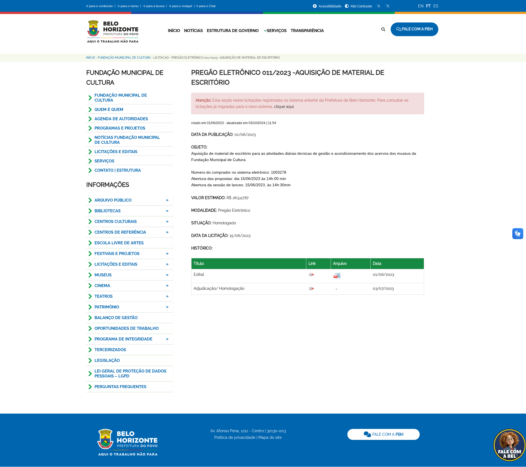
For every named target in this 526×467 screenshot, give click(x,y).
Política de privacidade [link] (234, 437)
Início (174, 30)
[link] (383, 434)
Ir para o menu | (130, 6)
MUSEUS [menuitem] (99, 276)
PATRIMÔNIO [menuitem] (102, 309)
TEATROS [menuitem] (99, 298)
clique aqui (284, 106)
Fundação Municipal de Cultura (124, 57)
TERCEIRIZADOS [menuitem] (110, 349)
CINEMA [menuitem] (98, 287)
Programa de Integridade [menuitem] (119, 341)
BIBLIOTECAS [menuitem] (103, 212)
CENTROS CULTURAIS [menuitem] (111, 223)
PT (428, 6)
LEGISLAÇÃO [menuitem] (107, 360)
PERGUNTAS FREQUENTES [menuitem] (120, 386)
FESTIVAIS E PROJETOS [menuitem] (112, 255)
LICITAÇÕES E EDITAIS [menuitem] (111, 266)
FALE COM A (387, 434)
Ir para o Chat (206, 6)
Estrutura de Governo (233, 30)
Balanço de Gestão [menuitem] (116, 317)
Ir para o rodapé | (182, 6)
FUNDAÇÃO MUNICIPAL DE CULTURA (121, 98)
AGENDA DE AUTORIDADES (121, 118)
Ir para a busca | (155, 6)
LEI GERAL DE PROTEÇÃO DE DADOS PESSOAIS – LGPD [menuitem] (130, 374)
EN (421, 6)
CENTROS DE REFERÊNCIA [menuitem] (116, 234)
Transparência (307, 30)
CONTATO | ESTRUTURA (118, 170)
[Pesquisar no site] (383, 29)
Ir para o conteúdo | (101, 6)
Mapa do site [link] (270, 437)
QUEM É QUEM (109, 109)
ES (435, 6)
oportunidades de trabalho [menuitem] (127, 328)
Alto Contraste (361, 6)
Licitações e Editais (116, 151)
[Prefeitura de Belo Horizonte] (112, 28)
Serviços (277, 30)
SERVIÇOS (104, 161)
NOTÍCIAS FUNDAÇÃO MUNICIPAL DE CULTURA (127, 140)
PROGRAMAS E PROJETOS (120, 128)
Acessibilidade (330, 6)
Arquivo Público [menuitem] (109, 202)
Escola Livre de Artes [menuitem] (119, 242)
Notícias (193, 30)
